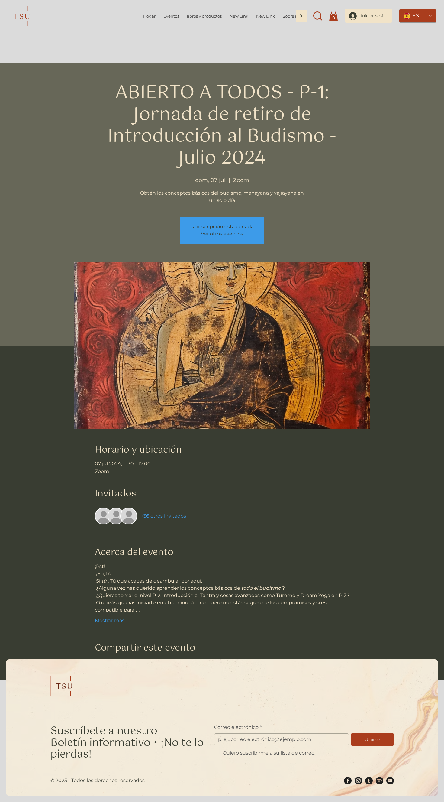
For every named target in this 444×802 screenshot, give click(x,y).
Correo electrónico (238, 727)
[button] (317, 16)
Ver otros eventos (222, 234)
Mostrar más (109, 620)
